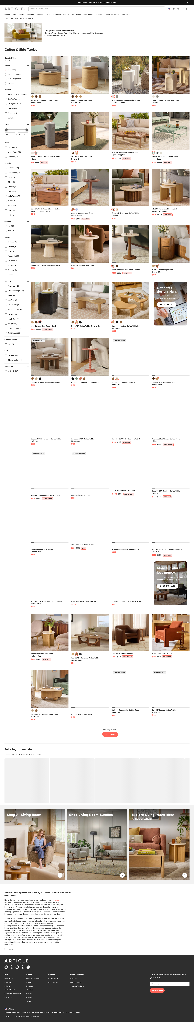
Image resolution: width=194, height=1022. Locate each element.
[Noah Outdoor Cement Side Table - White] (171, 75)
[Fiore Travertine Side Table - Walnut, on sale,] (130, 244)
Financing (29, 986)
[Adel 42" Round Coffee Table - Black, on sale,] (49, 470)
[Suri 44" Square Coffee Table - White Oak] (171, 689)
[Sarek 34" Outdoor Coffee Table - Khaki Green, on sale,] (171, 131)
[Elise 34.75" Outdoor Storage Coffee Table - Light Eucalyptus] (49, 187)
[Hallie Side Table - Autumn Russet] (90, 357)
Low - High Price (15, 79)
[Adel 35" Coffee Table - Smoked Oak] (49, 357)
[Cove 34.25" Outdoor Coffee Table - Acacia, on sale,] (171, 470)
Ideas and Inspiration (184, 875)
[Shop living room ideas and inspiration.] (159, 844)
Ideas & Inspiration (33, 978)
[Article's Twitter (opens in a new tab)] (22, 967)
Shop (78, 1012)
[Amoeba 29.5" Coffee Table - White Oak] (90, 413)
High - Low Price (15, 74)
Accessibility (70, 1012)
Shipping (7, 982)
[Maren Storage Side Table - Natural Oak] (90, 75)
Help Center (8, 978)
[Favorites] (183, 9)
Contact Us (8, 997)
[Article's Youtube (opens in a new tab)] (28, 967)
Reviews (29, 994)
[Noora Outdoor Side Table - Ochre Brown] (49, 524)
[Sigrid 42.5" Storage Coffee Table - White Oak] (49, 689)
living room (56, 900)
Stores (28, 1001)
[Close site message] (187, 2)
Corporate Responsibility (13, 994)
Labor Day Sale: (83, 2)
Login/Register (53, 978)
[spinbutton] (10, 134)
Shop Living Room (60, 875)
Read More (8, 949)
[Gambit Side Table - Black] (90, 689)
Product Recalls (9, 990)
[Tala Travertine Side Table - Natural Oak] (90, 131)
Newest (12, 83)
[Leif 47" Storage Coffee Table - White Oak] (130, 357)
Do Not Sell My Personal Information (39, 1012)
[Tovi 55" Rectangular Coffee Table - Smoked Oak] (90, 632)
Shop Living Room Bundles (122, 875)
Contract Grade (75, 982)
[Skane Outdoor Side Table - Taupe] (130, 524)
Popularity (12, 70)
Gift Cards (29, 982)
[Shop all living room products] (34, 844)
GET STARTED (166, 304)
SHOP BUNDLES (167, 586)
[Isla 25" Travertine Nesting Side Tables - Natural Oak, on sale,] (171, 187)
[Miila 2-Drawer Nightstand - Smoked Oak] (171, 244)
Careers (29, 997)
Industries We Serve (77, 986)
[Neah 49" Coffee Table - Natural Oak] (90, 300)
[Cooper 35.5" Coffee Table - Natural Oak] (171, 357)
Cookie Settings (59, 1012)
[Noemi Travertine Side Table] (90, 244)
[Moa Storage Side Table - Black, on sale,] (49, 300)
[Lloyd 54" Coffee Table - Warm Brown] (130, 580)
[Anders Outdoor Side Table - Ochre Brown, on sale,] (90, 187)
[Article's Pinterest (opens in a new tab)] (11, 967)
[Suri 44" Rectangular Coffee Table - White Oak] (130, 689)
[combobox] (169, 9)
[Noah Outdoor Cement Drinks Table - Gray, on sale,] (49, 131)
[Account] (178, 9)
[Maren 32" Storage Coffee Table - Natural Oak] (49, 75)
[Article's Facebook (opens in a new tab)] (17, 967)
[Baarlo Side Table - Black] (90, 470)
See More (110, 734)
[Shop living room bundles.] (97, 844)
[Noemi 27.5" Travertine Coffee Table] (49, 244)
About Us (29, 990)
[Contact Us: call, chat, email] (174, 9)
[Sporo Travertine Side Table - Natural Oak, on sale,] (49, 632)
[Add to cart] (66, 97)
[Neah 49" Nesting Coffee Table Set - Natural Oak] (130, 300)
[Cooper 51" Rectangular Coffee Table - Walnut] (49, 413)
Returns (7, 986)
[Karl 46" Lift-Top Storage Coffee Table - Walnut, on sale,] (171, 524)
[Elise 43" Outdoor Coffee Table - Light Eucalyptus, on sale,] (130, 131)
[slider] (6, 129)
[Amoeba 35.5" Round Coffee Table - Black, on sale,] (171, 413)
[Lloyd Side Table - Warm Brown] (90, 580)
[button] (174, 9)
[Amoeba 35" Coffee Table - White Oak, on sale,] (130, 413)
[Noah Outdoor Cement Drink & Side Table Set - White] (130, 75)
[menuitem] (10, 14)
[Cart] (187, 9)
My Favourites (53, 982)
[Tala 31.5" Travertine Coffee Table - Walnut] (130, 187)
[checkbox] (16, 94)
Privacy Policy (20, 1012)
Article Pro (73, 978)
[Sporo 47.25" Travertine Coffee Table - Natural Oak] (49, 580)
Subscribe (157, 990)
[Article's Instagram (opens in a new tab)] (6, 967)
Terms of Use (9, 1012)
